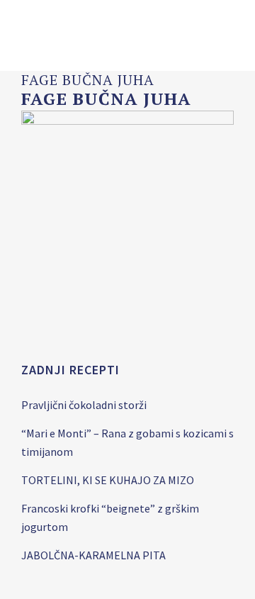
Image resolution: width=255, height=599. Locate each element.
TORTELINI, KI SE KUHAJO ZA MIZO (107, 480)
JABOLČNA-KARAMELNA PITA (93, 555)
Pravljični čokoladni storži (84, 405)
